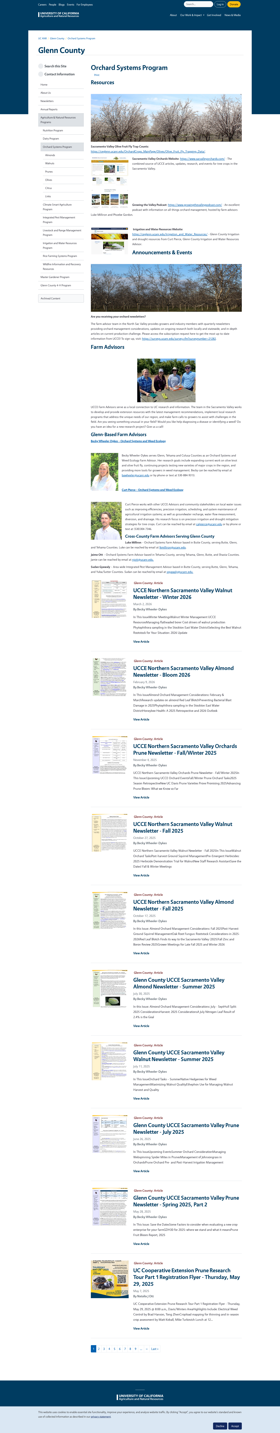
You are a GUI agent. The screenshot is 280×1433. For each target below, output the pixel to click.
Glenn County (57, 38)
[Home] (58, 15)
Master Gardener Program (55, 277)
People (52, 4)
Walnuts (49, 163)
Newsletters (47, 101)
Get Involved (214, 15)
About (173, 15)
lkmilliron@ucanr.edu (172, 547)
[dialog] (140, 1419)
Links (48, 196)
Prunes (49, 171)
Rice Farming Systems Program (60, 256)
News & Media (233, 15)
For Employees (85, 4)
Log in (220, 4)
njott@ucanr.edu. (143, 559)
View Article (141, 641)
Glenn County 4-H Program (56, 285)
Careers (42, 4)
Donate (234, 4)
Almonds (50, 155)
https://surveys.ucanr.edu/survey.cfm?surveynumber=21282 (179, 338)
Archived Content (50, 298)
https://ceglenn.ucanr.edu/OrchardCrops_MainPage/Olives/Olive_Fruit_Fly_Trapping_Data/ (148, 151)
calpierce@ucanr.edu (209, 524)
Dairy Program (51, 138)
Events (70, 4)
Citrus (48, 188)
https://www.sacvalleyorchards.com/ (202, 158)
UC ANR (42, 38)
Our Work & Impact (191, 15)
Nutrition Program (53, 130)
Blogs (62, 4)
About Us (46, 92)
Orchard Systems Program (57, 147)
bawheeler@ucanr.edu (135, 475)
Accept (235, 1426)
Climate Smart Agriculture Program (57, 207)
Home (44, 84)
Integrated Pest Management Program (59, 220)
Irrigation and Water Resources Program (60, 245)
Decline (220, 1426)
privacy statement (101, 1416)
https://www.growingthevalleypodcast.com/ (195, 205)
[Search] (211, 4)
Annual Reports (49, 109)
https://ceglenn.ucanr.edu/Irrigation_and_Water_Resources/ (170, 234)
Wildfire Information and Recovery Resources (62, 266)
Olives (48, 180)
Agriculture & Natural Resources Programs (58, 120)
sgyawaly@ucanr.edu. (180, 572)
